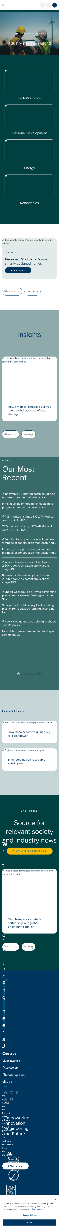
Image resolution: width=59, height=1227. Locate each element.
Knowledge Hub (14, 1075)
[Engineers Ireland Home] (3, 5)
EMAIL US (15, 1166)
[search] (49, 5)
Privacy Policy (36, 1209)
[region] (29, 1211)
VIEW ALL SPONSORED (29, 851)
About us (10, 1054)
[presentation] (12, 292)
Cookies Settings (29, 1215)
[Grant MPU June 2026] (29, 674)
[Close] (55, 1199)
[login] (42, 5)
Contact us (11, 1068)
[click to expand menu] (54, 5)
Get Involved (12, 1061)
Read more (18, 270)
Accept (30, 1222)
